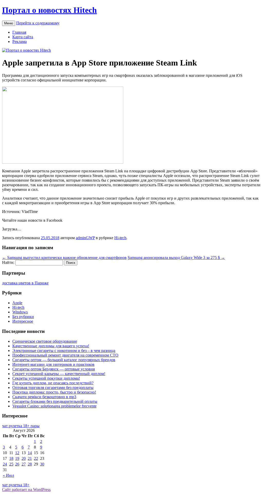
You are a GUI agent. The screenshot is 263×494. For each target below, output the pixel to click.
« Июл (8, 475)
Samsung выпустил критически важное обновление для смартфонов (64, 257)
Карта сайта (22, 37)
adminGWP (85, 238)
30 (42, 464)
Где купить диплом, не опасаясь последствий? (52, 383)
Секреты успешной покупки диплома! (46, 378)
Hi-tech (120, 238)
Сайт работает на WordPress (26, 489)
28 (30, 464)
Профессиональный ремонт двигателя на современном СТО (65, 355)
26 (17, 464)
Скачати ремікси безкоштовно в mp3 (44, 397)
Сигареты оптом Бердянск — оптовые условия (53, 369)
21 (30, 458)
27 (24, 464)
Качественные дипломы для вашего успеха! (50, 346)
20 (24, 458)
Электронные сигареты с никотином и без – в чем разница (63, 350)
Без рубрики (23, 316)
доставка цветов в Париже (25, 283)
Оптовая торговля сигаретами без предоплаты (52, 387)
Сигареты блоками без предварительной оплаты (54, 401)
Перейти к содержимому (38, 23)
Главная (19, 32)
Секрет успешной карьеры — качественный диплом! (58, 373)
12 (17, 453)
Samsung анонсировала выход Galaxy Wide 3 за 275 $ (176, 257)
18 (11, 458)
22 (36, 458)
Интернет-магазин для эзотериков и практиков (53, 364)
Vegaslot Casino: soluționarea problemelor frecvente (54, 406)
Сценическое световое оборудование (44, 341)
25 (11, 464)
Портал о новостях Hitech (49, 10)
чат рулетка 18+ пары (21, 426)
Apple (17, 303)
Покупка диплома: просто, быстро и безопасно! (54, 392)
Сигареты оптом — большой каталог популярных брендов (63, 360)
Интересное (22, 321)
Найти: (8, 262)
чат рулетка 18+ (16, 485)
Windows (20, 312)
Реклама (19, 41)
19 (17, 458)
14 (30, 453)
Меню (8, 23)
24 (5, 464)
